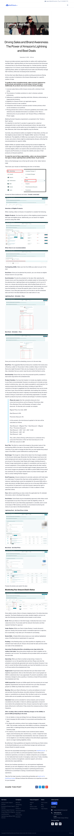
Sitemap (71, 833)
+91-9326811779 (57, 814)
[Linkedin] (56, 824)
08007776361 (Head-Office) (61, 818)
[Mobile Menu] (67, 5)
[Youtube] (60, 824)
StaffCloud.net (41, 750)
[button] (36, 787)
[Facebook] (52, 824)
